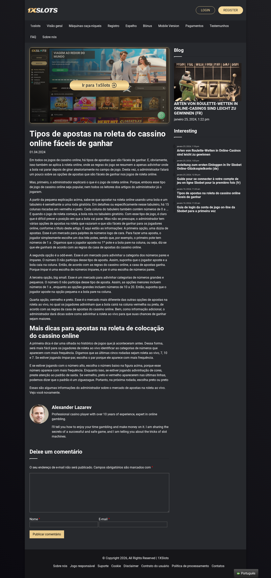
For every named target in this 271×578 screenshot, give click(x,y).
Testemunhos (219, 26)
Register (230, 10)
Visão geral (54, 26)
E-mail (104, 519)
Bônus (147, 26)
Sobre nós (49, 37)
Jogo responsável (82, 566)
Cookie (116, 566)
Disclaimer (131, 566)
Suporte (103, 566)
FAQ (33, 37)
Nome (35, 519)
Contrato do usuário (155, 566)
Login (205, 10)
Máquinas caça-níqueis (85, 26)
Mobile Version (168, 26)
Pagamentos (194, 26)
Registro (113, 26)
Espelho (131, 26)
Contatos (218, 566)
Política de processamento (190, 566)
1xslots (35, 26)
